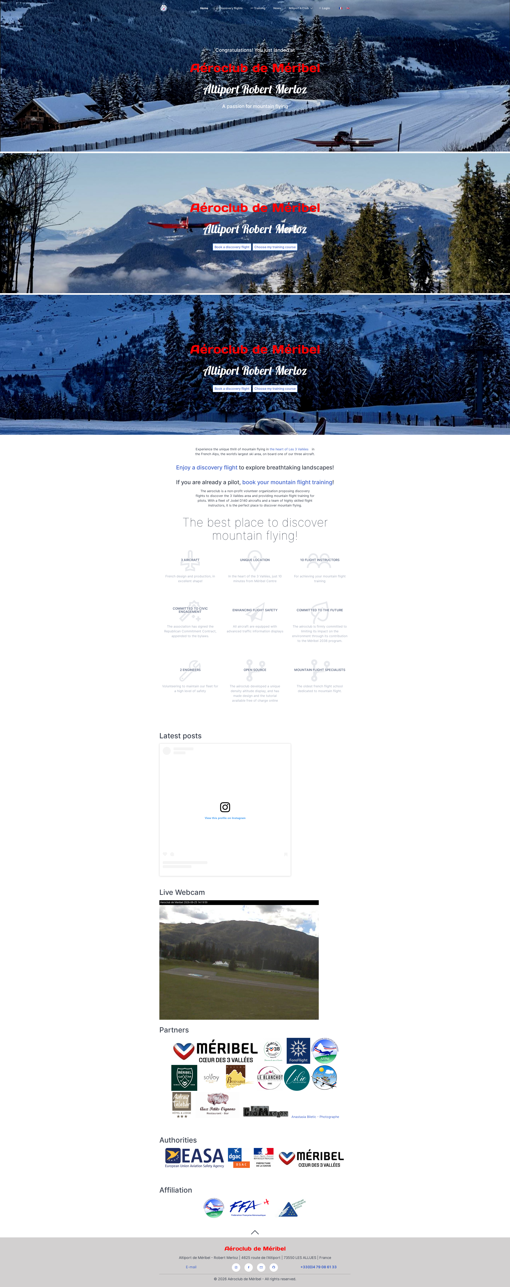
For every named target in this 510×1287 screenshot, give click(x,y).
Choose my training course (275, 247)
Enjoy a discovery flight (206, 467)
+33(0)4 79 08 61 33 (318, 1267)
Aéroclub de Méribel (255, 1248)
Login (326, 8)
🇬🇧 (348, 8)
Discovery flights (231, 8)
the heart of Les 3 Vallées (289, 449)
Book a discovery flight (232, 247)
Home (204, 8)
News (277, 8)
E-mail (191, 1267)
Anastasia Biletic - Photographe (315, 1117)
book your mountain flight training (287, 482)
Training (259, 8)
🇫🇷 (340, 8)
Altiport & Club (299, 8)
